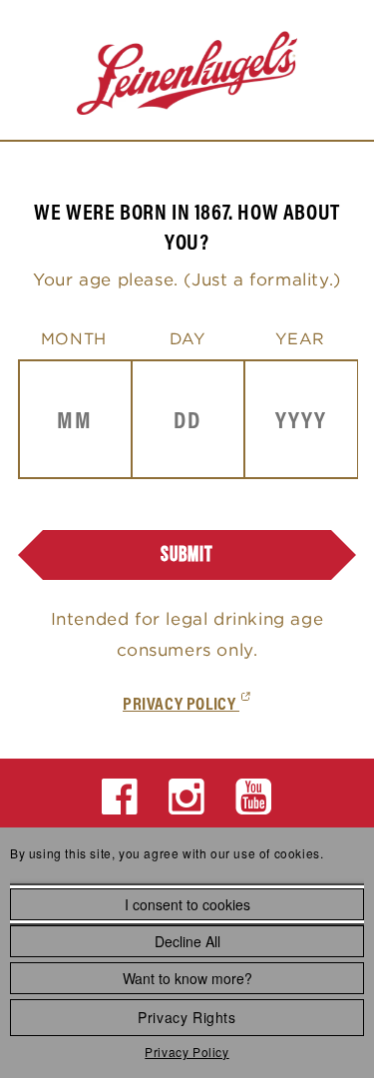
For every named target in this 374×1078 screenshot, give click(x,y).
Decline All (187, 941)
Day (187, 338)
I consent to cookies (187, 904)
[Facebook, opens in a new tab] (120, 797)
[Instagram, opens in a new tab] (187, 797)
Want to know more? (187, 978)
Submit (187, 554)
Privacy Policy (186, 1051)
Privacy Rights (186, 1017)
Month (74, 338)
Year (299, 338)
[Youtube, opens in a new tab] (253, 797)
